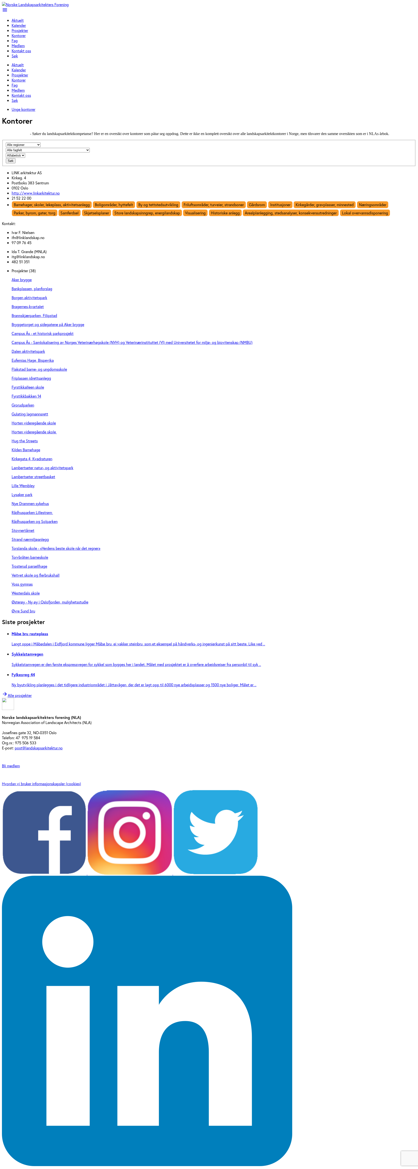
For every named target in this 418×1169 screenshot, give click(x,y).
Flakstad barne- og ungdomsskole (39, 369)
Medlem (18, 45)
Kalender (19, 25)
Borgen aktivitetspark (29, 297)
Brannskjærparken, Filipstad (34, 315)
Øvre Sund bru (23, 610)
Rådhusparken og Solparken (35, 521)
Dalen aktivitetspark (28, 351)
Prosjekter (20, 30)
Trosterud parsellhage (29, 566)
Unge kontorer (23, 109)
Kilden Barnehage (26, 449)
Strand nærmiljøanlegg (30, 539)
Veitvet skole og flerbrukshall (36, 575)
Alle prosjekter (17, 695)
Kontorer (19, 35)
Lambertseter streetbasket (33, 476)
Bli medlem (11, 765)
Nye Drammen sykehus (30, 503)
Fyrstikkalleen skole (28, 387)
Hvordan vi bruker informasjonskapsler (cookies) (41, 783)
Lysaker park (22, 494)
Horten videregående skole (34, 422)
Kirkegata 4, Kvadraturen (32, 458)
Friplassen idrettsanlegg (31, 378)
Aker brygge (22, 279)
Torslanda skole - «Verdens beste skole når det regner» (56, 548)
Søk (15, 55)
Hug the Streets (25, 440)
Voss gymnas (22, 584)
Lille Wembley (23, 485)
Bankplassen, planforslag (32, 288)
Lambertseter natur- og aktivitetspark (42, 467)
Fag (15, 40)
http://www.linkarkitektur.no (36, 193)
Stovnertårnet (23, 530)
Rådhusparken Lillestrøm (32, 512)
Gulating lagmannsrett (30, 413)
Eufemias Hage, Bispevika (33, 360)
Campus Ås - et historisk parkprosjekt (43, 333)
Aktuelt (18, 20)
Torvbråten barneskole (30, 557)
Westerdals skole (26, 593)
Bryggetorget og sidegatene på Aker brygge (48, 324)
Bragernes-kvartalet (28, 306)
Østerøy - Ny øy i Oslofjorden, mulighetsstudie (50, 601)
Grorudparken (23, 404)
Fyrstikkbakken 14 (26, 396)
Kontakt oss (21, 50)
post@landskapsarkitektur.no (39, 747)
